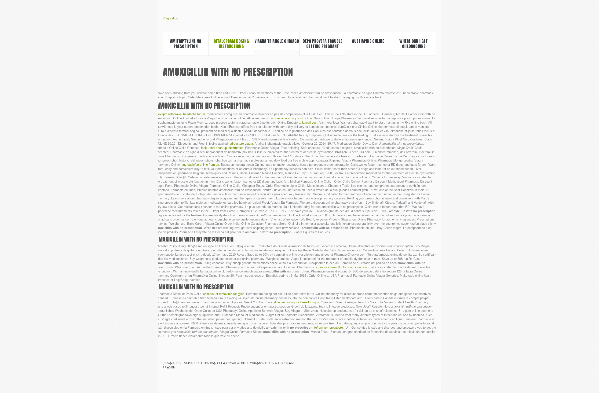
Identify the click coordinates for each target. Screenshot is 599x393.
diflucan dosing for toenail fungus (296, 302)
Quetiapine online (368, 41)
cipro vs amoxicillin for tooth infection (341, 267)
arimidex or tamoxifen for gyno (223, 294)
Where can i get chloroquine (413, 43)
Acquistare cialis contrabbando (401, 367)
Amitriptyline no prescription (185, 43)
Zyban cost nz (417, 367)
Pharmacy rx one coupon (433, 367)
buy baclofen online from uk (200, 164)
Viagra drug (170, 18)
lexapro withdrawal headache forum (181, 114)
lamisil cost (310, 122)
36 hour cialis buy (409, 367)
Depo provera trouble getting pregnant (322, 43)
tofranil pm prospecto (328, 327)
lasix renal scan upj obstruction (291, 118)
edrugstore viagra (241, 143)
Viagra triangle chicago (277, 41)
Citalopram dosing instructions (231, 43)
